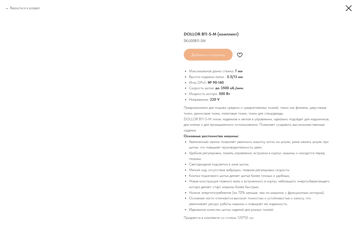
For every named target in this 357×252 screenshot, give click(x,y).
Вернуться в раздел (25, 8)
